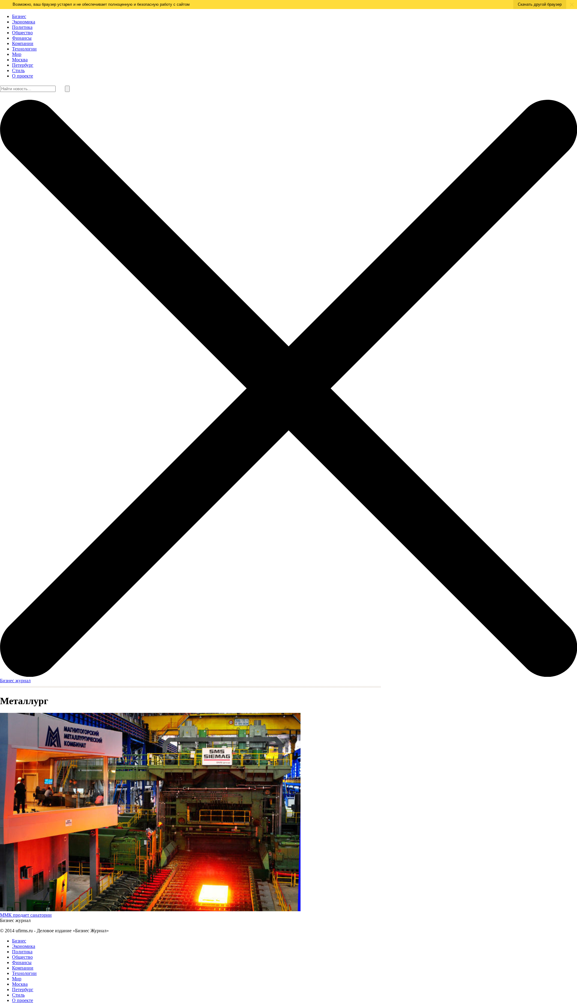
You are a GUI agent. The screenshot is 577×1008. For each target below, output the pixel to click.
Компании (22, 43)
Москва (20, 59)
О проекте (22, 75)
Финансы (22, 38)
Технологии (24, 48)
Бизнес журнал (15, 680)
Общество (22, 32)
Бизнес (19, 16)
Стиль (18, 70)
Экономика (23, 21)
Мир (16, 54)
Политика (22, 27)
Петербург (22, 65)
